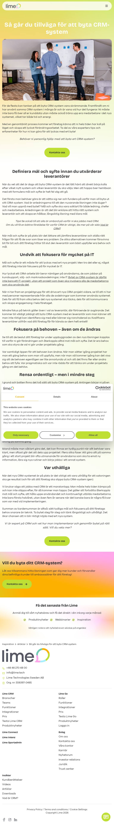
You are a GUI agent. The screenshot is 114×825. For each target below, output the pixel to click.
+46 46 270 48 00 (16, 667)
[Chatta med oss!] (106, 817)
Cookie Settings (78, 809)
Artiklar (21, 644)
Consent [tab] (19, 396)
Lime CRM (8, 693)
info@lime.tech (15, 672)
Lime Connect (10, 732)
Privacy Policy (34, 809)
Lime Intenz (8, 737)
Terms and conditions (56, 809)
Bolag (62, 732)
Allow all (93, 435)
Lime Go (63, 693)
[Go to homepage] (13, 6)
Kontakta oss (57, 152)
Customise (55, 435)
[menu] (106, 6)
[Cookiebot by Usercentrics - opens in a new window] (98, 388)
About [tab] (94, 396)
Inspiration (8, 644)
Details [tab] (57, 396)
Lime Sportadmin (12, 742)
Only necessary (21, 435)
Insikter (6, 775)
